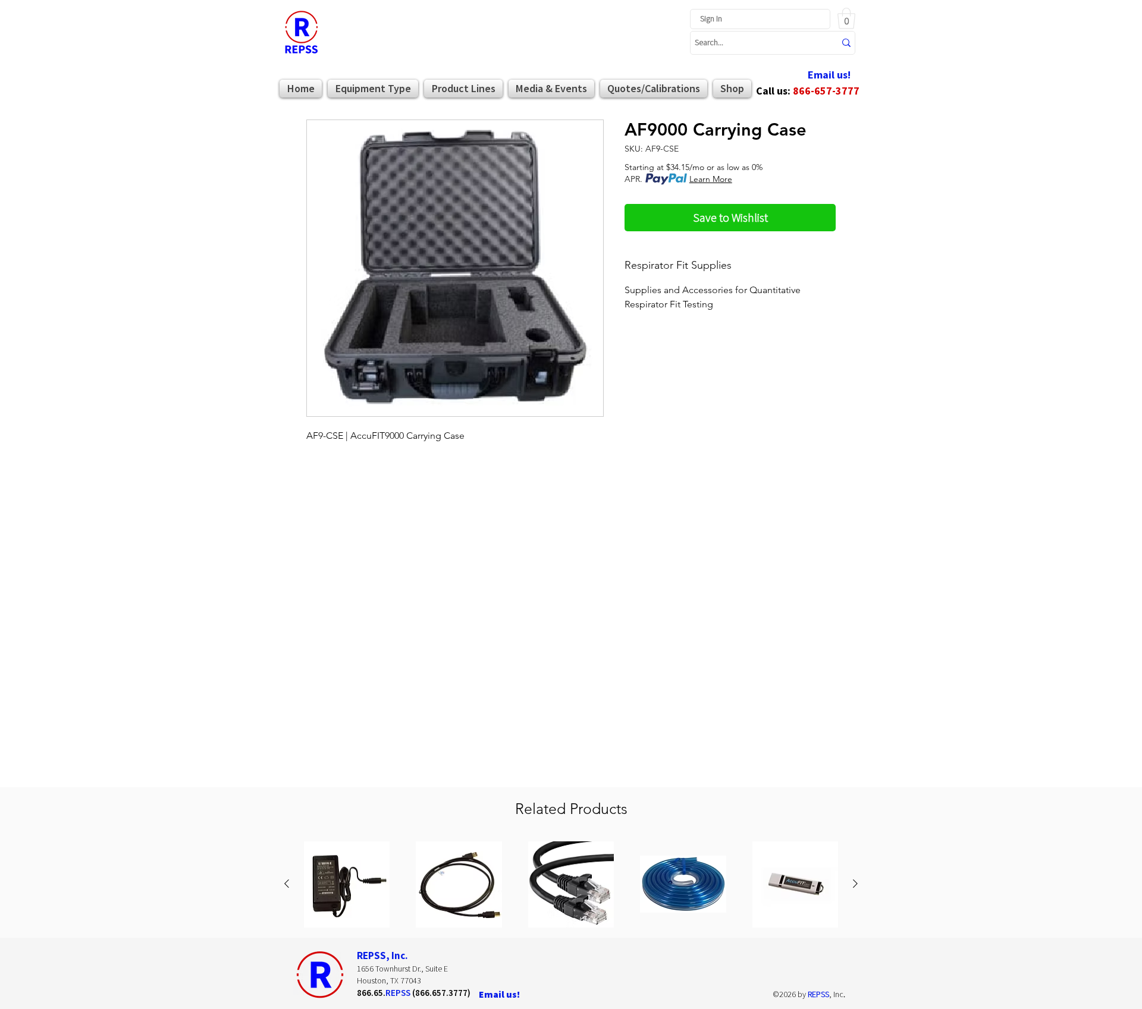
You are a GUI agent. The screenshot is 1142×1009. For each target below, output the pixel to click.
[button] (846, 18)
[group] (571, 884)
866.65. (371, 992)
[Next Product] (855, 883)
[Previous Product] (287, 883)
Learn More (710, 179)
